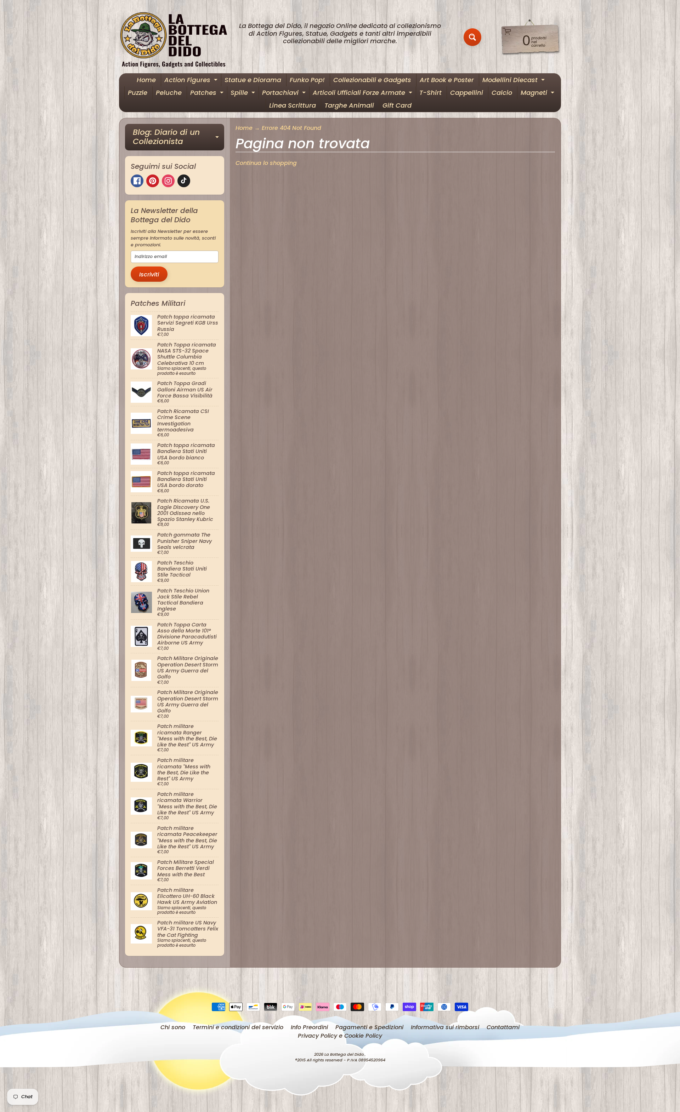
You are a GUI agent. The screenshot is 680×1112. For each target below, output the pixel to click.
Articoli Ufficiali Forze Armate (363, 93)
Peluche (169, 92)
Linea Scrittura (292, 105)
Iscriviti (149, 274)
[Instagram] (168, 180)
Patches (207, 93)
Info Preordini (309, 1027)
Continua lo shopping (266, 163)
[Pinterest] (152, 180)
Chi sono (172, 1027)
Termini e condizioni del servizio (238, 1027)
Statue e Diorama (253, 79)
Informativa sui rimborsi (445, 1027)
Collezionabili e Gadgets (372, 79)
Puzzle (137, 92)
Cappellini (466, 92)
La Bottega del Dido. (344, 1054)
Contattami (503, 1027)
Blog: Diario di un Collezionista (178, 137)
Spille (244, 93)
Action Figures (191, 80)
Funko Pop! (307, 79)
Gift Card (397, 105)
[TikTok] (183, 180)
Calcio (502, 92)
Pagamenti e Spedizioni (369, 1027)
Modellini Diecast (514, 80)
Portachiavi (284, 93)
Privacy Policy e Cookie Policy (340, 1036)
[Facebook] (137, 180)
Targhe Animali (349, 105)
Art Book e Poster (447, 79)
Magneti (538, 93)
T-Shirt (430, 92)
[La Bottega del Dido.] (177, 37)
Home (146, 79)
